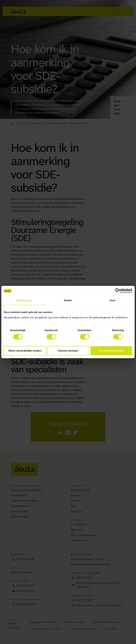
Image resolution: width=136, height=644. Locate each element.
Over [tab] (112, 300)
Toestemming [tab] (23, 300)
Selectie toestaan (68, 350)
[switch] (51, 336)
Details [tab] (68, 300)
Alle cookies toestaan (111, 350)
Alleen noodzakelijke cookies (25, 350)
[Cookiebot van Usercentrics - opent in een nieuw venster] (117, 290)
